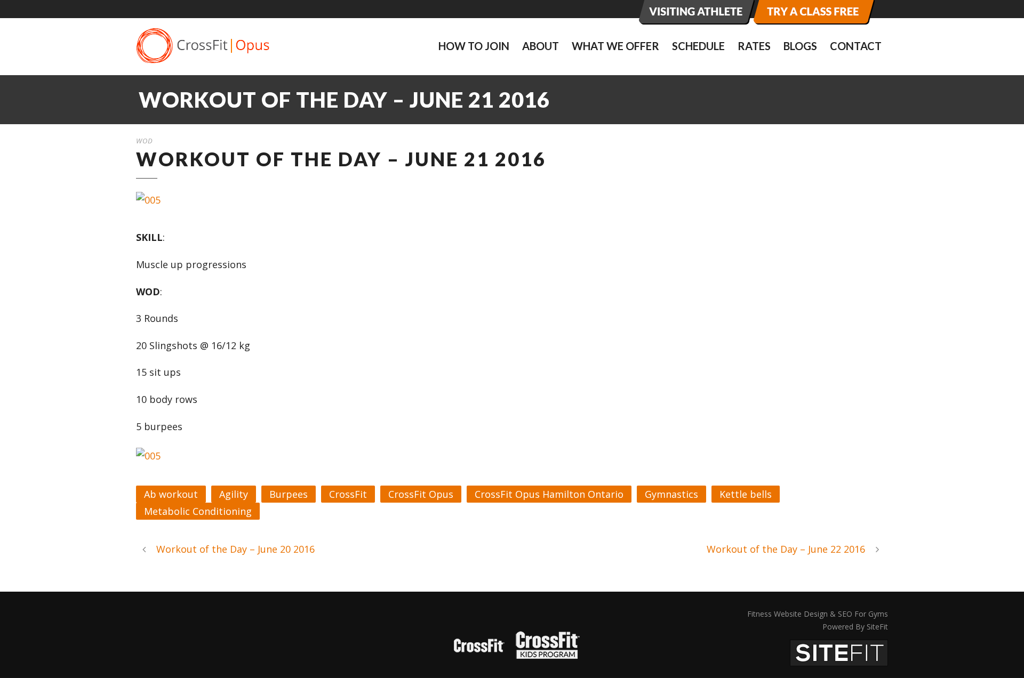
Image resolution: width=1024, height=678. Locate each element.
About (540, 45)
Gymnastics (671, 494)
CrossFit (348, 494)
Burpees (288, 494)
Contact (856, 45)
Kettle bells (745, 494)
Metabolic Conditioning (198, 511)
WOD (144, 141)
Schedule (698, 45)
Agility (233, 494)
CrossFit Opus (420, 494)
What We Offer (615, 45)
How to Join (473, 45)
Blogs (800, 45)
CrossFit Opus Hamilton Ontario (549, 494)
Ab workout (171, 494)
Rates (754, 45)
